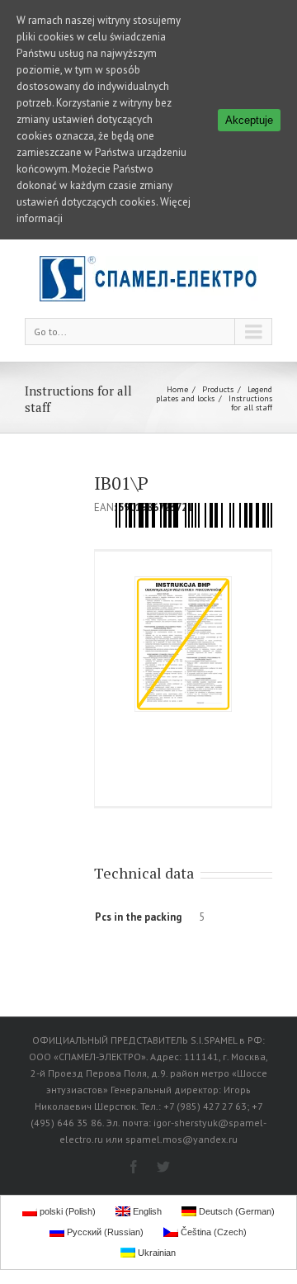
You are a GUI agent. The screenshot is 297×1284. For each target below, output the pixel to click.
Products (217, 389)
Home (177, 389)
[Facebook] (133, 1166)
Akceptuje (249, 120)
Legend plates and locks (214, 394)
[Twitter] (163, 1166)
